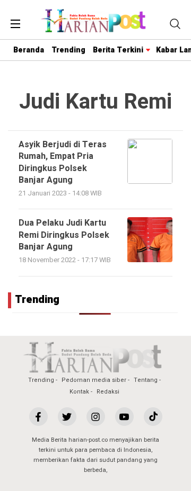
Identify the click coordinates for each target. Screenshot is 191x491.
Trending (68, 50)
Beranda (28, 50)
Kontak (79, 392)
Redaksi (108, 392)
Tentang (146, 380)
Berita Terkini (118, 50)
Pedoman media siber (94, 380)
